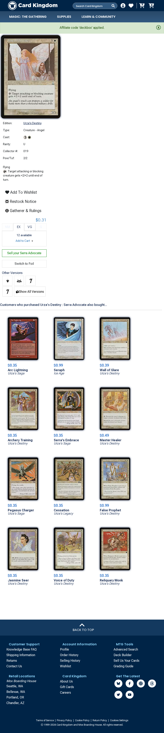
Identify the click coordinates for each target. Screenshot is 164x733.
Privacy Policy (65, 720)
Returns (11, 661)
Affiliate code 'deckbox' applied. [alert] (82, 28)
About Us (66, 681)
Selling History (70, 661)
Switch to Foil (24, 264)
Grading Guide (123, 666)
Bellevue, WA (15, 692)
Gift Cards (67, 687)
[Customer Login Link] (123, 5)
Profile (64, 649)
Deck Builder (123, 655)
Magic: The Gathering (28, 16)
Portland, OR (15, 697)
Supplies (64, 16)
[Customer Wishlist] (131, 5)
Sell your (24, 253)
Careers (65, 692)
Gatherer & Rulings (27, 210)
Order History (69, 655)
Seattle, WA (14, 686)
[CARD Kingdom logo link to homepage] (32, 5)
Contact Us (14, 666)
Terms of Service (45, 720)
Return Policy (100, 720)
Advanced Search (126, 649)
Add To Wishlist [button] (23, 192)
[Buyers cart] (141, 5)
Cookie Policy (82, 720)
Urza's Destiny (32, 123)
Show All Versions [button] (31, 292)
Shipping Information (20, 655)
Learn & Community (98, 16)
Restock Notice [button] (22, 201)
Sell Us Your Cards (126, 661)
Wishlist (65, 666)
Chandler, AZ (15, 703)
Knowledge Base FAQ (21, 649)
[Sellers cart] (151, 5)
